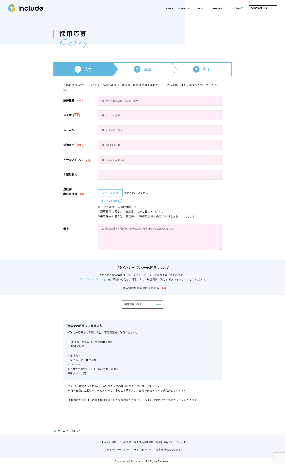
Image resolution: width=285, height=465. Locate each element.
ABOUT (200, 8)
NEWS (169, 8)
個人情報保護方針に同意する (141, 288)
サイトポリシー (142, 449)
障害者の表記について (168, 449)
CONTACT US (259, 8)
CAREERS (217, 8)
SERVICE (184, 8)
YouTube (234, 8)
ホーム (61, 430)
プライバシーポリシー (90, 279)
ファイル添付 (110, 192)
